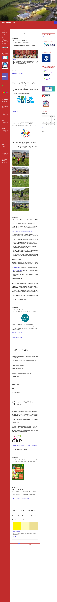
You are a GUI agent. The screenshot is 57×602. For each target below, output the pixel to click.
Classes (43, 25)
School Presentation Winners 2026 (18, 73)
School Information (20, 25)
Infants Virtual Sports (5, 102)
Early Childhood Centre (30, 25)
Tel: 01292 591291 (4, 40)
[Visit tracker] (2, 85)
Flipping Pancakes (4, 101)
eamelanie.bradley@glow (23, 125)
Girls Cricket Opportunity (25, 459)
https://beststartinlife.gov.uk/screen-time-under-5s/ (22, 231)
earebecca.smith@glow (23, 85)
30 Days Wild (4, 146)
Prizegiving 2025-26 (21, 40)
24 (26, 544)
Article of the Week (4, 162)
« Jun (43, 127)
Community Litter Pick (23, 123)
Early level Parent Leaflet (17, 332)
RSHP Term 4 (17, 309)
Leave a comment (27, 42)
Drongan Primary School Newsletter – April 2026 (21, 498)
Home (3, 25)
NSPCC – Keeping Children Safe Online (21, 272)
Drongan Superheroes (5, 113)
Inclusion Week (20, 350)
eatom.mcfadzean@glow (22, 461)
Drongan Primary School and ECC (9, 22)
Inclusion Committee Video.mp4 (18, 362)
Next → (30, 544)
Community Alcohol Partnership (22, 403)
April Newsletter (20, 489)
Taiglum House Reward (23, 511)
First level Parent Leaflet (16, 334)
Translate (5, 49)
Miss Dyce (20, 42)
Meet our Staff (38, 25)
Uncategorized (15, 38)
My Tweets (44, 36)
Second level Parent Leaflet (17, 337)
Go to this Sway (15, 65)
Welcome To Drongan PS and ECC (10, 25)
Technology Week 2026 (23, 83)
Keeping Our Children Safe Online (25, 220)
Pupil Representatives (50, 25)
